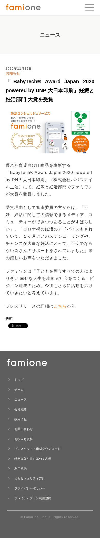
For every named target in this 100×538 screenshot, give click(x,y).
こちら (60, 306)
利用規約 (20, 468)
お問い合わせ (23, 429)
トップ (19, 380)
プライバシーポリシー (29, 488)
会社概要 (20, 409)
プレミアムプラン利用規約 (32, 498)
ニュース (20, 399)
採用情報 (20, 419)
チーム (19, 390)
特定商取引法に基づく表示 (32, 459)
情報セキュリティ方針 (29, 478)
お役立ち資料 (23, 439)
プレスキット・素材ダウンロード (37, 449)
